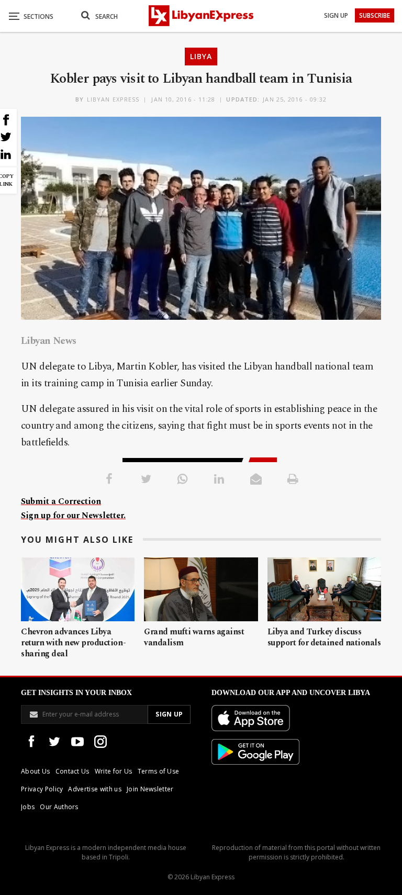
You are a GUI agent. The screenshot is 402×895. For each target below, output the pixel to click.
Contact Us (72, 771)
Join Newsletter (150, 789)
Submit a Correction (61, 501)
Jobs (28, 806)
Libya (201, 56)
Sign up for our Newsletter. (73, 515)
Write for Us (113, 771)
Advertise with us (94, 789)
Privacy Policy (42, 789)
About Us (35, 771)
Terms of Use (159, 771)
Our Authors (59, 806)
